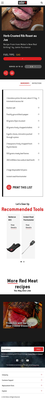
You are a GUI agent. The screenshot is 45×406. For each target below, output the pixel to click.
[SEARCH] (42, 2)
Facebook (17, 360)
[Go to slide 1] (21, 261)
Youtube (27, 360)
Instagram (22, 360)
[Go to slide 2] (23, 261)
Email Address (6, 349)
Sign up (38, 349)
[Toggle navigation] (2, 2)
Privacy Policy (32, 354)
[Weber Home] (22, 3)
